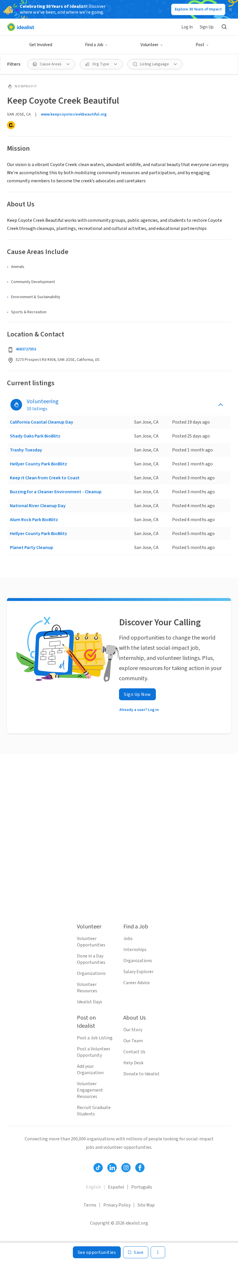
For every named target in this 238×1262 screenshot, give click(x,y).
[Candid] (11, 125)
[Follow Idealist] (98, 1167)
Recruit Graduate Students (94, 1110)
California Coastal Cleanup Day (41, 422)
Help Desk (133, 1063)
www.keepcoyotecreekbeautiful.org (74, 114)
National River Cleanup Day (38, 506)
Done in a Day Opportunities (91, 959)
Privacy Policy (117, 1205)
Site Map (146, 1205)
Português (141, 1187)
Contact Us (134, 1052)
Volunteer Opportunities (91, 941)
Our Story (132, 1030)
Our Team (133, 1041)
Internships (135, 949)
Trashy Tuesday (26, 450)
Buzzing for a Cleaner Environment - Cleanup (56, 492)
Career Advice (136, 983)
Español (116, 1187)
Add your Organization (90, 1069)
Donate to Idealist (141, 1074)
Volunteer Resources (87, 987)
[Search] (224, 27)
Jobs (128, 938)
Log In (187, 27)
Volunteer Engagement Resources (90, 1090)
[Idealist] (20, 27)
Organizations (91, 973)
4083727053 (26, 349)
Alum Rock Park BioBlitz (34, 519)
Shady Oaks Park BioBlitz (35, 436)
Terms (90, 1205)
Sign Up (207, 27)
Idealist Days (89, 1002)
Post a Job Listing (95, 1038)
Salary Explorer (138, 971)
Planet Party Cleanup (31, 547)
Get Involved (40, 45)
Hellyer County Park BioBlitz (38, 464)
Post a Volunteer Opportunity (93, 1052)
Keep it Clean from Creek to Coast (45, 478)
